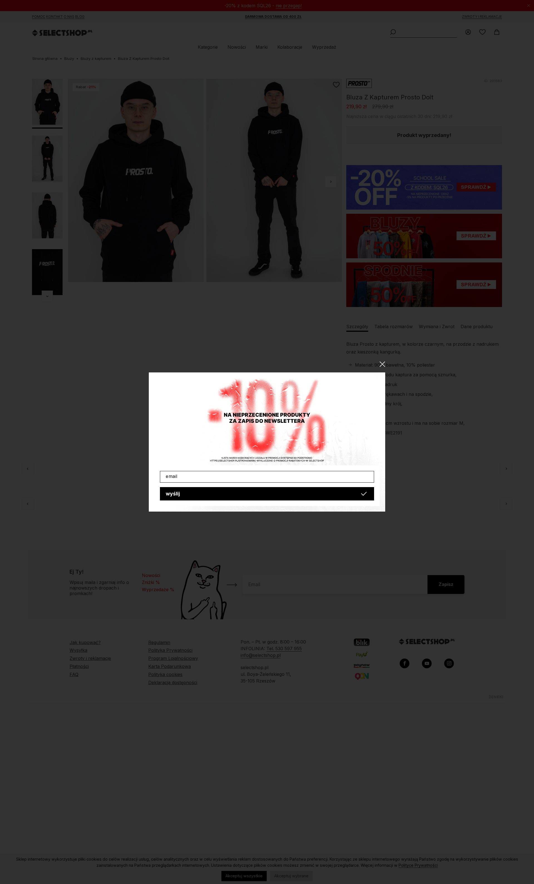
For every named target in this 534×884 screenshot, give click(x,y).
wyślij (173, 494)
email (171, 476)
